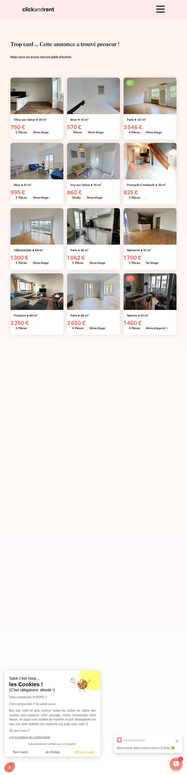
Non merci (20, 752)
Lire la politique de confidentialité (29, 737)
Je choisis (52, 752)
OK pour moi (84, 752)
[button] (9, 767)
